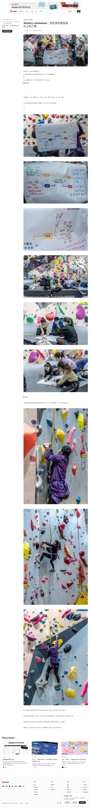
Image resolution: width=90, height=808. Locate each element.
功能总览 (53, 784)
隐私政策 (27, 803)
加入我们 (85, 787)
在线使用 (53, 789)
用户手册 (69, 792)
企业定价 (35, 792)
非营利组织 (36, 794)
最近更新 (85, 789)
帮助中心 (69, 789)
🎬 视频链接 (26, 82)
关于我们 (85, 784)
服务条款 (21, 803)
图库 (68, 787)
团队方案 (35, 789)
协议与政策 (85, 792)
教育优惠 (35, 787)
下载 (52, 787)
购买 (35, 784)
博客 (68, 784)
